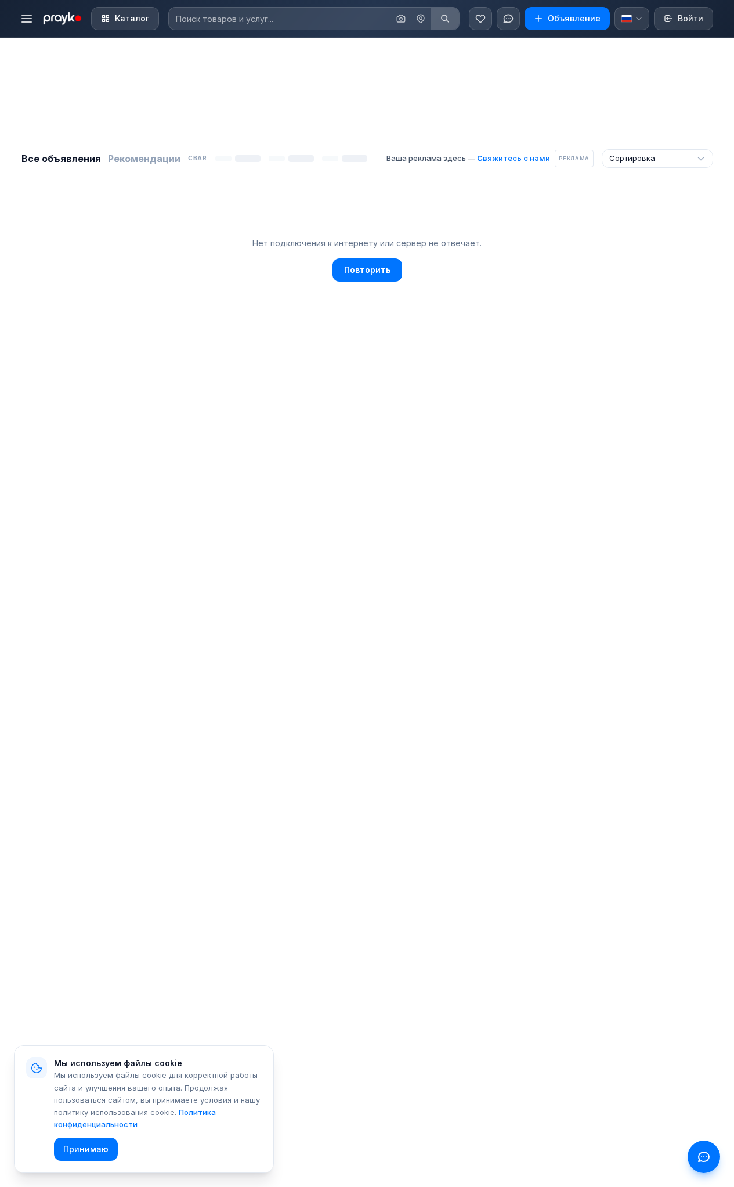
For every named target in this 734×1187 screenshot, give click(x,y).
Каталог (132, 18)
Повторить (367, 270)
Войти (690, 18)
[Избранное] (480, 18)
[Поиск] (445, 19)
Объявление (574, 18)
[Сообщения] (508, 18)
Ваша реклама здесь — (468, 158)
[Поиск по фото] (401, 18)
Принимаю (86, 1149)
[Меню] (26, 19)
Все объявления (61, 158)
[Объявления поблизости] (420, 18)
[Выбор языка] (631, 18)
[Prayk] (61, 19)
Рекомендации (144, 158)
